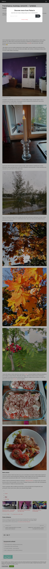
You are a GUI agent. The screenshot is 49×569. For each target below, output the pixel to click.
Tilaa (38, 16)
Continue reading (24, 19)
